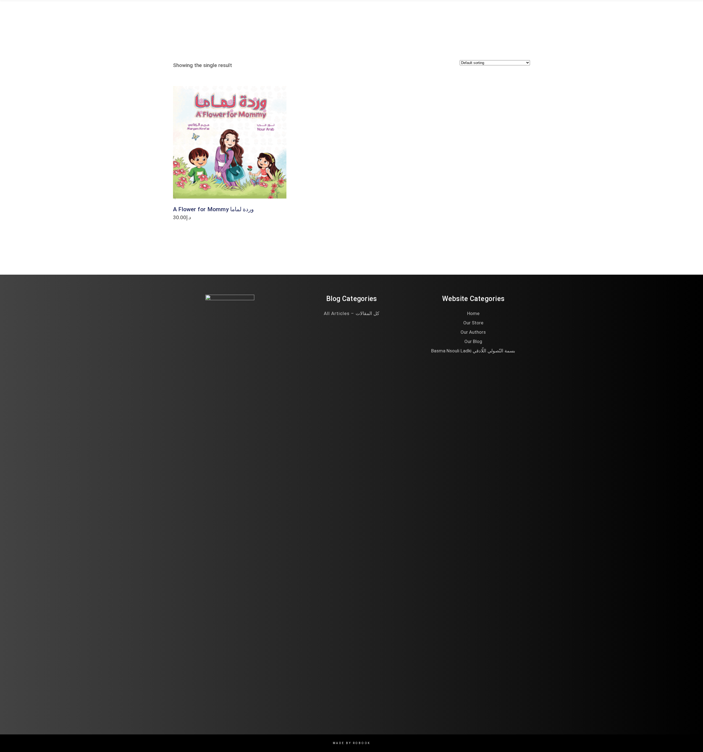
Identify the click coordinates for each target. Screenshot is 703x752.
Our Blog (473, 341)
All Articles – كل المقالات (351, 313)
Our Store (473, 322)
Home (473, 313)
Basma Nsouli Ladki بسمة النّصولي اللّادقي (473, 350)
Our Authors (473, 332)
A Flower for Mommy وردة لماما (213, 209)
